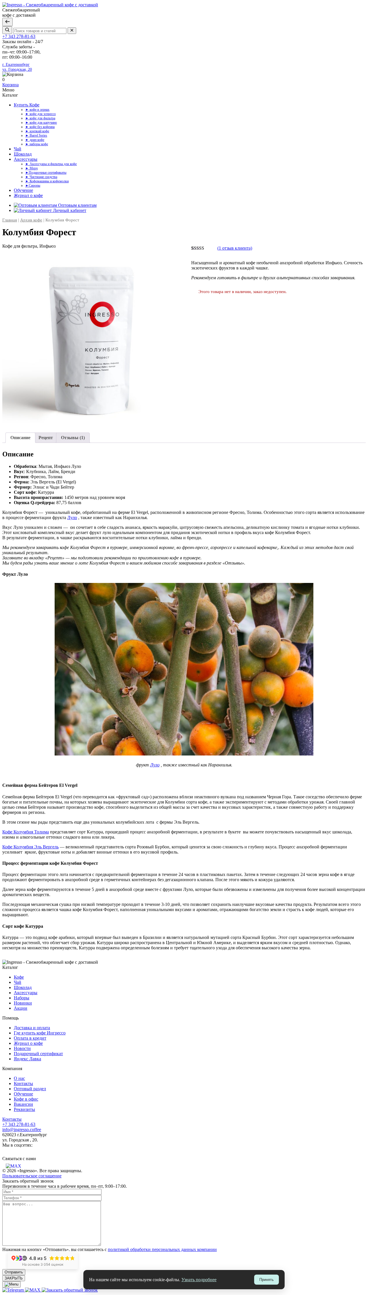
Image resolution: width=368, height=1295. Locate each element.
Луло (72, 517)
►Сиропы (32, 185)
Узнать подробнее (198, 1279)
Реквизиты (24, 1109)
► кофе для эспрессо (40, 114)
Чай (17, 148)
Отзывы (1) (73, 437)
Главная (9, 220)
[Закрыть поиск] (7, 22)
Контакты (23, 1083)
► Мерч (31, 168)
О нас (19, 1078)
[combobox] (39, 31)
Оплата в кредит (30, 1038)
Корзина (10, 84)
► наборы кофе (36, 144)
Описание (20, 437)
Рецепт (46, 437)
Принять (266, 1279)
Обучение (23, 190)
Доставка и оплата (32, 1027)
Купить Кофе (26, 104)
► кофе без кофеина (40, 127)
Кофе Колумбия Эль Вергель (30, 846)
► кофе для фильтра (40, 118)
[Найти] (7, 30)
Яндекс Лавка (27, 1058)
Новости (22, 1048)
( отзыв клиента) (234, 248)
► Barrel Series (36, 135)
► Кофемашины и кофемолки (47, 181)
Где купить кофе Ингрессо (40, 1032)
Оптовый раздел (30, 1088)
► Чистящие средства (41, 177)
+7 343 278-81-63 (18, 36)
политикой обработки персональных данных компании (162, 1249)
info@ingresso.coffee (21, 1129)
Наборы (21, 997)
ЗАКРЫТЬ (14, 1278)
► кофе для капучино (41, 122)
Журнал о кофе (28, 195)
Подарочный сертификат (38, 1053)
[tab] (20, 438)
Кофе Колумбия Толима (25, 831)
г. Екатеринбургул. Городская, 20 (17, 67)
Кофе (19, 977)
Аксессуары (25, 159)
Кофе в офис (26, 1099)
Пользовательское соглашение (32, 1175)
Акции (20, 1008)
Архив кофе (31, 220)
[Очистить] (72, 30)
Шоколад (23, 154)
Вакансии (23, 1104)
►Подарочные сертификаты (45, 173)
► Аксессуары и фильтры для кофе (51, 164)
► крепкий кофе (37, 131)
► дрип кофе (34, 140)
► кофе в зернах (37, 110)
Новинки (23, 1003)
